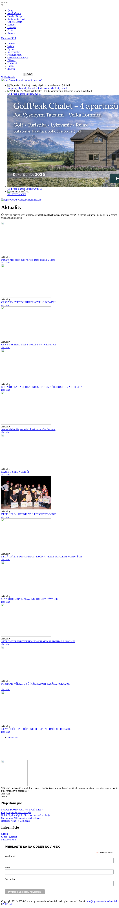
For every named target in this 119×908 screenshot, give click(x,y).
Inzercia (11, 68)
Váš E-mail (11, 856)
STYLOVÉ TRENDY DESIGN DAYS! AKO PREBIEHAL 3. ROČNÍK (38, 641)
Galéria (11, 66)
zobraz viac (13, 737)
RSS (13, 38)
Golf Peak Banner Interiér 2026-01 (24, 93)
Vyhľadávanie (8, 77)
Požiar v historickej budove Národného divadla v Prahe (28, 259)
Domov (11, 43)
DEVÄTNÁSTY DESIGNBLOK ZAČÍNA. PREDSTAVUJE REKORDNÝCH (41, 556)
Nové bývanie (14, 13)
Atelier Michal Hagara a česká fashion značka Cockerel (28, 429)
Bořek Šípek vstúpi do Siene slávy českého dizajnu (26, 815)
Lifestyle (11, 27)
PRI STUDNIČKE (16, 194)
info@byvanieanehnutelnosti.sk (102, 901)
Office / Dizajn (14, 22)
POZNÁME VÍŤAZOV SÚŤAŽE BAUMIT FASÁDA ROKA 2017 (35, 683)
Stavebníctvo (13, 52)
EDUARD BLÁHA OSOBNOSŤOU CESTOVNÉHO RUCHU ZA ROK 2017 (41, 387)
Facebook (6, 38)
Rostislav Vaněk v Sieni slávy (15, 820)
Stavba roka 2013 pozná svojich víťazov (21, 818)
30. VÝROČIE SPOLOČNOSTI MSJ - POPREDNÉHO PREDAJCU (36, 729)
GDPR (4, 834)
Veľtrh (10, 46)
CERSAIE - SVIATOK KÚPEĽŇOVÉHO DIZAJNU (28, 302)
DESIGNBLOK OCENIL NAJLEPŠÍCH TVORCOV (28, 514)
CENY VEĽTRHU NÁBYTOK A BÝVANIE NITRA (28, 344)
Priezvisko (10, 879)
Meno (7, 867)
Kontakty (12, 33)
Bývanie (11, 49)
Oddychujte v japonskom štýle (16, 812)
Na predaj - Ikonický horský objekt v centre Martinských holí (37, 88)
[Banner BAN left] (21, 80)
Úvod (10, 10)
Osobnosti (12, 63)
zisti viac (5, 262)
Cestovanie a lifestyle (17, 57)
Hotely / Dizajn (14, 16)
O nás (10, 30)
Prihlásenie (7, 904)
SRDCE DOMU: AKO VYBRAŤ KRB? (22, 809)
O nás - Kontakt (9, 836)
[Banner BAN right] (21, 199)
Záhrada (11, 24)
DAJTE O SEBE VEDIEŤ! (15, 471)
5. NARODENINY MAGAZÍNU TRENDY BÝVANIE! (29, 599)
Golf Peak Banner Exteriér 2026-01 (24, 188)
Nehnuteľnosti (14, 54)
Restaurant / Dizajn (16, 19)
